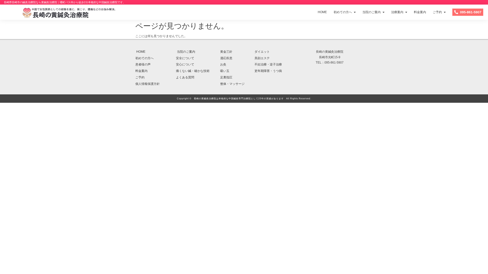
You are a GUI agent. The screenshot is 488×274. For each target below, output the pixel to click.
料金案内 (420, 12)
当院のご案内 (371, 12)
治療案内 (397, 12)
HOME (322, 12)
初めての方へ (343, 12)
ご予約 (437, 12)
